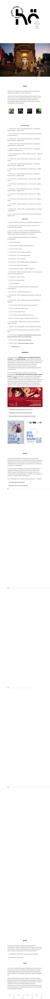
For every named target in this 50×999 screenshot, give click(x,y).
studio (37, 21)
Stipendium (26, 237)
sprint (37, 26)
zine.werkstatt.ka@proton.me (16, 273)
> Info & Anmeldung (17, 227)
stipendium (37, 23)
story (37, 28)
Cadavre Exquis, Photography (24, 340)
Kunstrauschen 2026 (26, 291)
